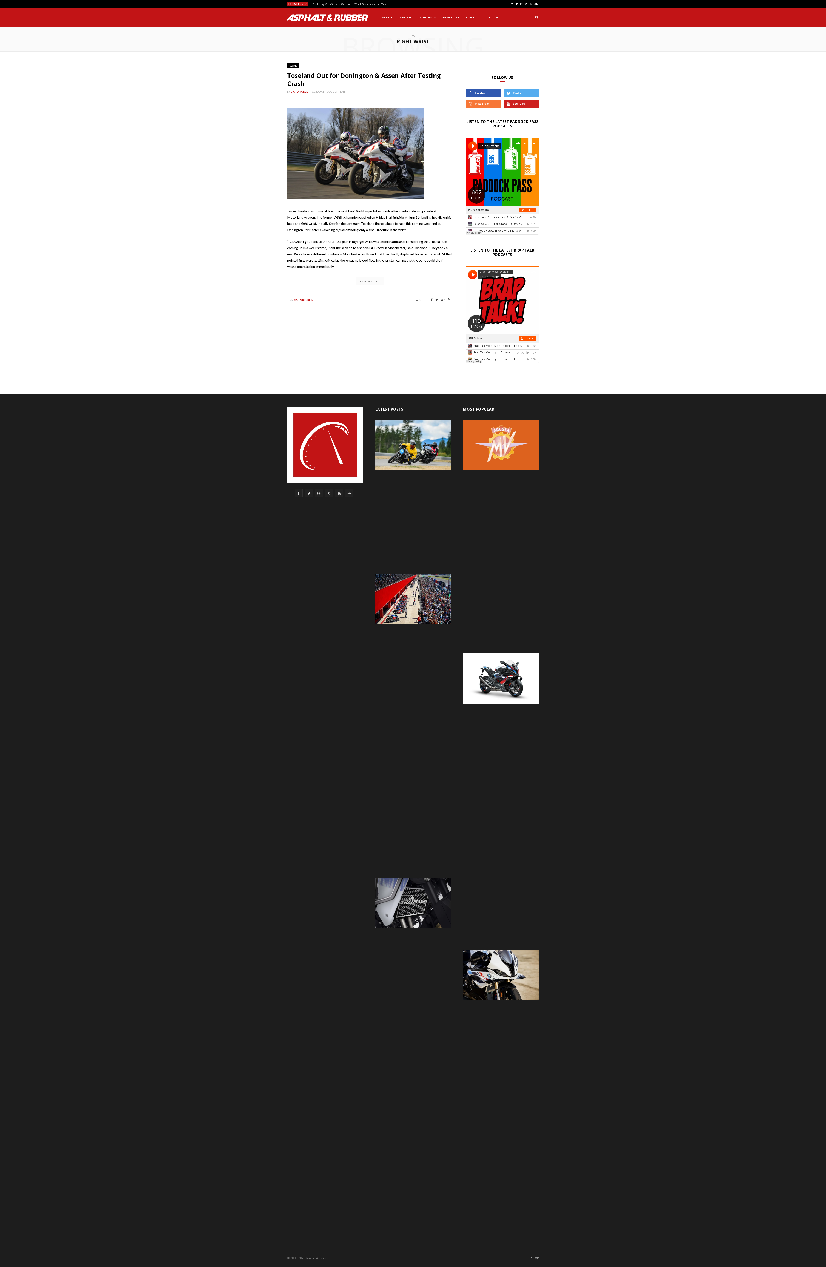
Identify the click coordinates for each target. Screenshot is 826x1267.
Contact (473, 17)
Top (536, 1257)
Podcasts (428, 17)
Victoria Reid (299, 91)
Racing (293, 65)
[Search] (536, 17)
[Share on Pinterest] (449, 299)
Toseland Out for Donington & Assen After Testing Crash (364, 79)
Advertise (451, 17)
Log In (492, 17)
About (387, 17)
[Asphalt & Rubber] (327, 17)
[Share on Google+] (443, 299)
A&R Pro (406, 17)
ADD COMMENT (336, 91)
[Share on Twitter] (436, 299)
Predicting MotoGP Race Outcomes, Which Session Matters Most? (349, 4)
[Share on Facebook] (431, 299)
